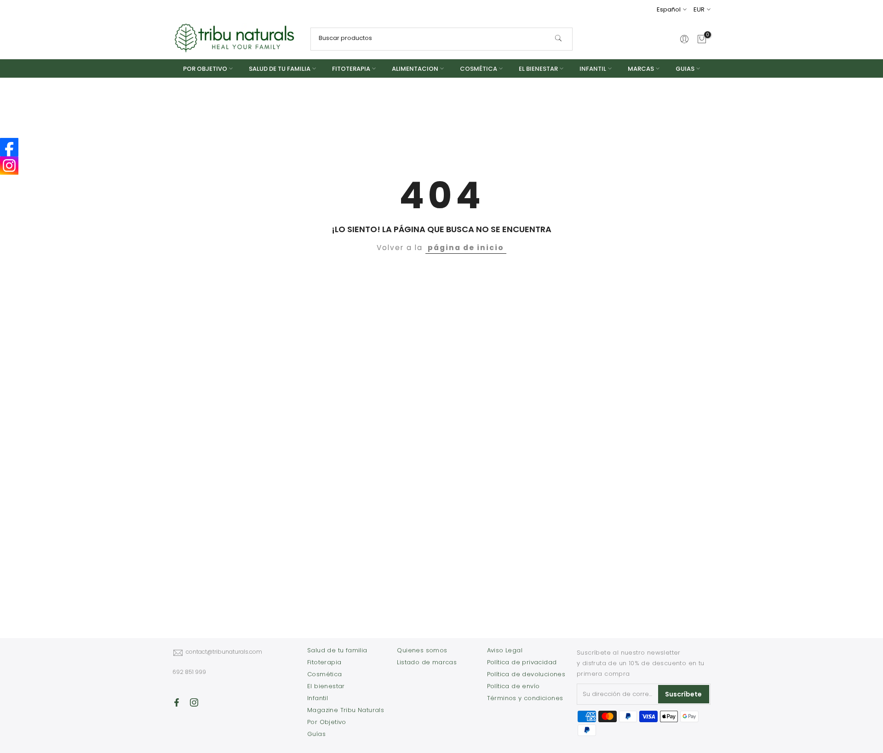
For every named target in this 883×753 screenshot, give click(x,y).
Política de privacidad (522, 662)
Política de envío (513, 686)
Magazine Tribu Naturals (345, 710)
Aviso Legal (504, 650)
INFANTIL (592, 68)
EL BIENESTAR (538, 68)
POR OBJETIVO (205, 68)
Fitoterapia (324, 662)
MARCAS (641, 68)
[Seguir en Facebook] (176, 702)
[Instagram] (9, 165)
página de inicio (466, 247)
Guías (316, 734)
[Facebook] (9, 147)
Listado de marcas (427, 662)
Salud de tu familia (337, 650)
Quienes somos (422, 650)
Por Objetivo (326, 722)
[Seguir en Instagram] (194, 702)
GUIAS (685, 68)
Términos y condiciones (525, 698)
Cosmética (324, 674)
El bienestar (326, 686)
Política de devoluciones (526, 674)
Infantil (317, 698)
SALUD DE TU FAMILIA (279, 68)
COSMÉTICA (478, 68)
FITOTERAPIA (351, 68)
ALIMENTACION (415, 68)
